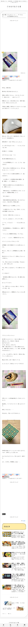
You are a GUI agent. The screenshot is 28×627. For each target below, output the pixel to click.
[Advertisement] (14, 36)
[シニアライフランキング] (5, 78)
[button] (25, 345)
